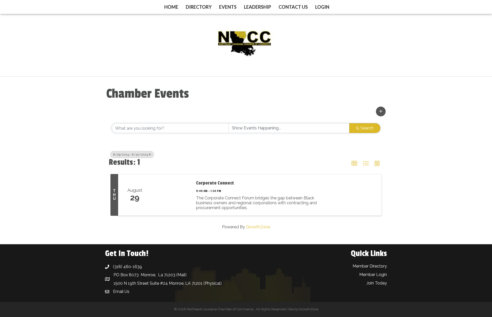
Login (322, 7)
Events (228, 7)
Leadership (257, 7)
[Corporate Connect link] (171, 194)
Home (171, 7)
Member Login (373, 274)
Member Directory (370, 266)
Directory (199, 7)
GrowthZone (258, 226)
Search (367, 128)
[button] (381, 111)
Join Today (376, 283)
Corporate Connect (215, 183)
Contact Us (293, 7)
